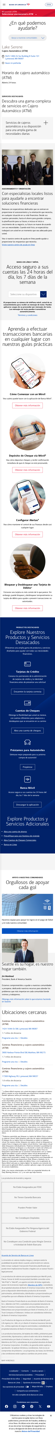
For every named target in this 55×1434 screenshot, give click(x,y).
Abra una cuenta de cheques (27, 730)
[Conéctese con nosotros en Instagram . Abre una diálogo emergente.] (14, 1406)
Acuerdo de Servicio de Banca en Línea (18, 1255)
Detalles (24, 1038)
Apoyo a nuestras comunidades (24, 38)
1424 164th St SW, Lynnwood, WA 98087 (20, 1029)
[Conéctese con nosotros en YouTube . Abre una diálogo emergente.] (48, 1406)
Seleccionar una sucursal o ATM (17, 14)
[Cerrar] (51, 1415)
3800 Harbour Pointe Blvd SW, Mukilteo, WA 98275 (24, 1052)
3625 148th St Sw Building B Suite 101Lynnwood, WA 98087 (22, 57)
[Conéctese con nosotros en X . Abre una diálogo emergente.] (40, 1406)
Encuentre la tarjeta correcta (27, 691)
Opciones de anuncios (32, 1383)
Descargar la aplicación (27, 804)
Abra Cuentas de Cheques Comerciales (20, 840)
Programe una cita (10, 1038)
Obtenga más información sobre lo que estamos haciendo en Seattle (26, 1000)
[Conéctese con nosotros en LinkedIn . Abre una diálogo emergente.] (23, 1406)
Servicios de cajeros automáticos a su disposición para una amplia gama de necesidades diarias (27, 122)
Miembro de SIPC (35, 1285)
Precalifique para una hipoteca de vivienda (21, 836)
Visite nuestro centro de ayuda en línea (18, 244)
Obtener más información (27, 405)
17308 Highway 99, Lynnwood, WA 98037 (20, 1076)
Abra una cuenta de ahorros (15, 831)
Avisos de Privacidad (31, 1431)
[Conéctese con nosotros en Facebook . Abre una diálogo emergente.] (6, 1406)
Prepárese (27, 767)
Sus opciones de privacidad (13, 1387)
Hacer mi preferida (13, 63)
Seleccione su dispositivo (23, 294)
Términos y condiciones (27, 315)
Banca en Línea (10, 844)
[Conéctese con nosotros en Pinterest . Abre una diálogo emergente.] (31, 1406)
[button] (4, 4)
